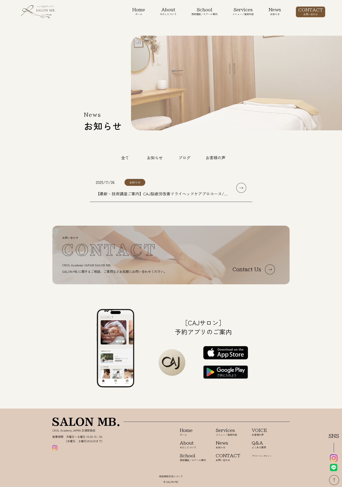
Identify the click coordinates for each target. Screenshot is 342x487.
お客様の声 (215, 157)
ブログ (184, 157)
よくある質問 (259, 445)
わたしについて (168, 12)
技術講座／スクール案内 (204, 12)
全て (125, 157)
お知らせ (275, 12)
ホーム (138, 12)
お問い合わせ (310, 12)
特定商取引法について (171, 476)
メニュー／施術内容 (243, 12)
